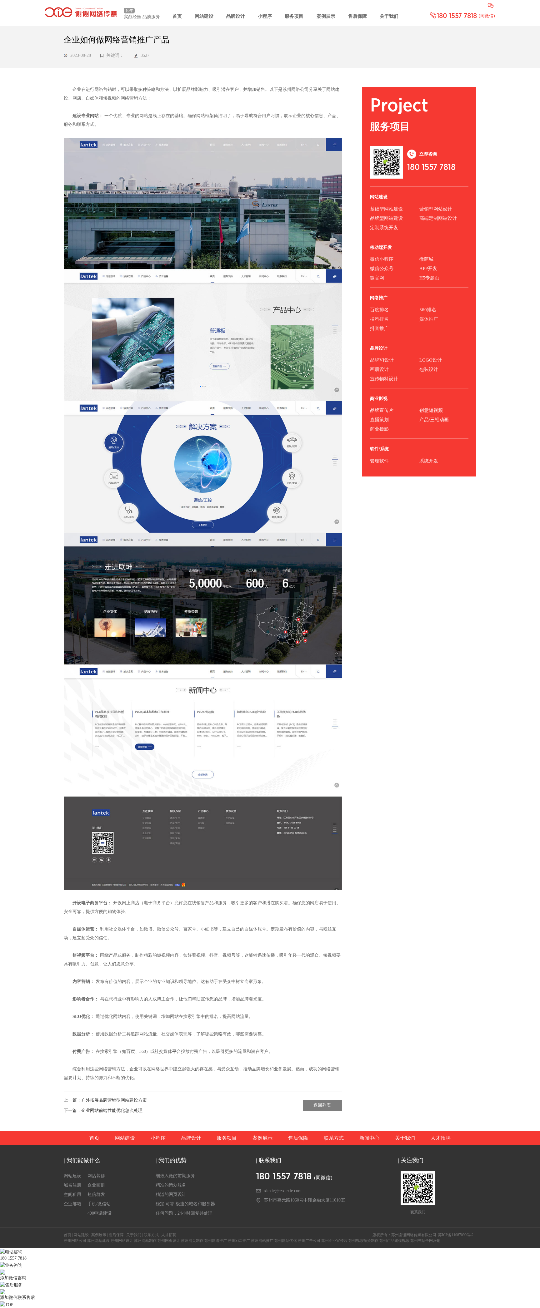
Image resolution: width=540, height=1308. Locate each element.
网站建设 (204, 16)
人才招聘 (441, 1138)
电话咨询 (13, 1252)
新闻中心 (369, 1138)
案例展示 (326, 16)
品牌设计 (235, 16)
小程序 (265, 16)
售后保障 (357, 16)
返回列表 (322, 1105)
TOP (9, 1304)
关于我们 (389, 16)
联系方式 (334, 1138)
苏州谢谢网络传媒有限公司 (413, 1235)
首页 (177, 16)
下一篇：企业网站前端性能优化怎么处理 (103, 1110)
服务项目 (294, 16)
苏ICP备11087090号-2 (455, 1235)
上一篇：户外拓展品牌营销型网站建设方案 (105, 1100)
